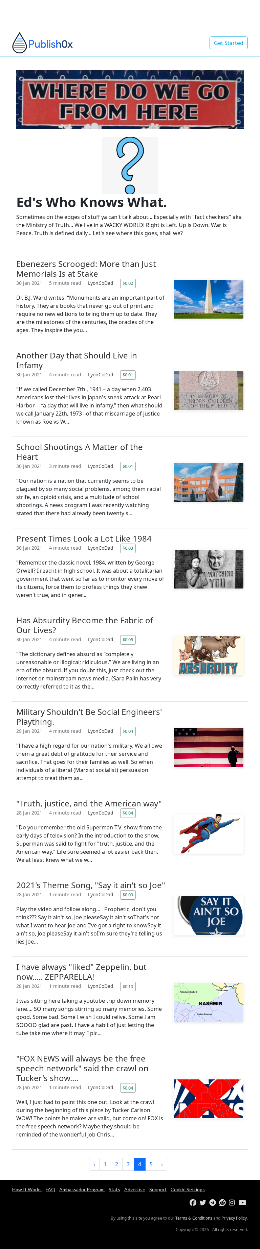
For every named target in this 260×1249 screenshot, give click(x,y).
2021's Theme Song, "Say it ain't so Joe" (90, 885)
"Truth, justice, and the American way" (89, 803)
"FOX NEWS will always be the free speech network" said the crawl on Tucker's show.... (82, 1068)
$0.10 (128, 986)
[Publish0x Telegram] (213, 1203)
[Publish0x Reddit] (223, 1203)
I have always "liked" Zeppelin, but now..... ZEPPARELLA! (81, 971)
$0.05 (128, 639)
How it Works (27, 1189)
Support (158, 1189)
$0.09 (128, 895)
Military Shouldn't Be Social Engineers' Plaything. (89, 716)
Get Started (228, 43)
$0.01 (128, 375)
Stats (114, 1189)
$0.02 (128, 283)
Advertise (134, 1189)
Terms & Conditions (193, 1218)
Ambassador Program (82, 1189)
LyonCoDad (101, 283)
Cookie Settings (188, 1189)
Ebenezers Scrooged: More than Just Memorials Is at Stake (86, 268)
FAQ (50, 1189)
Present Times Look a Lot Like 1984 (84, 538)
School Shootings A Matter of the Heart (79, 451)
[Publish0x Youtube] (243, 1203)
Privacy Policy (234, 1218)
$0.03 (128, 548)
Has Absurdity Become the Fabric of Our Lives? (84, 625)
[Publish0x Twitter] (204, 1203)
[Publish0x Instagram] (233, 1203)
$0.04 (128, 731)
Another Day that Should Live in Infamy (76, 360)
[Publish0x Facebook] (194, 1203)
